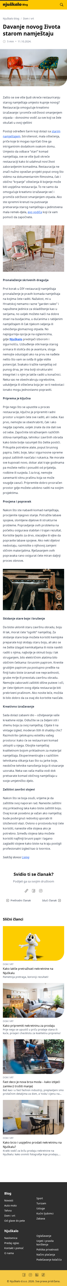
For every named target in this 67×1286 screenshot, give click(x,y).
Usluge (40, 1208)
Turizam (41, 1203)
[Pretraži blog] (61, 4)
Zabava (40, 1218)
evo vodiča (35, 212)
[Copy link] (26, 890)
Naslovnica (10, 1238)
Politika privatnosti (47, 1249)
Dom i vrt (28, 18)
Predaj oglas (11, 1243)
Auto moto (10, 1205)
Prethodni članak (21, 900)
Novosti (8, 1200)
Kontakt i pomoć (14, 1248)
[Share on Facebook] (33, 890)
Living (25, 857)
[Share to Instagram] (40, 890)
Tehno (8, 1210)
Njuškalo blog (11, 18)
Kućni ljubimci (45, 1213)
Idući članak (49, 900)
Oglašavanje (43, 1235)
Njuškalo (15, 339)
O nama (9, 1253)
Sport (39, 1198)
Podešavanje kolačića (49, 1259)
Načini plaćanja (45, 1254)
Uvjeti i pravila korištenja (45, 1242)
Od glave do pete (14, 1220)
